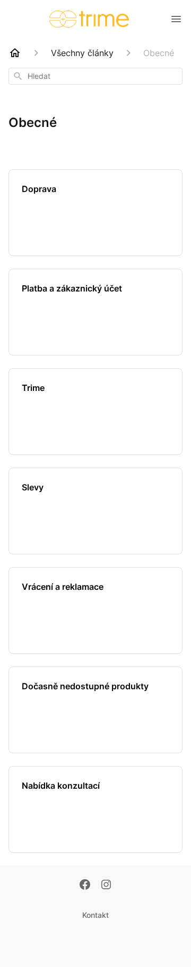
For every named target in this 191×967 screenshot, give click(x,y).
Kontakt (95, 914)
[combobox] (95, 76)
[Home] (14, 53)
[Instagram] (106, 885)
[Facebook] (85, 885)
